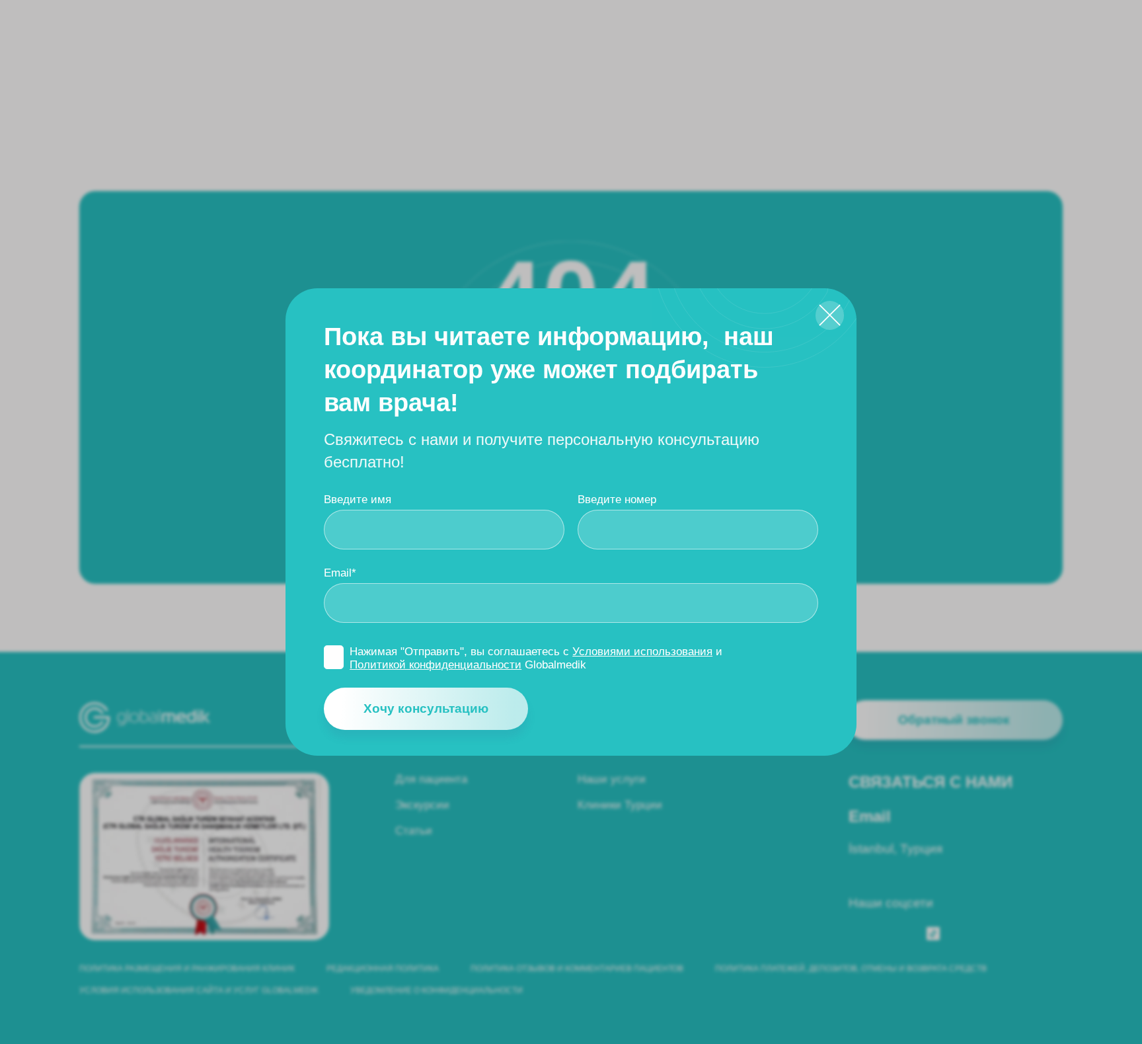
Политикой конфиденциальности (435, 665)
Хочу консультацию (425, 708)
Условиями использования (642, 651)
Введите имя (357, 499)
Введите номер (617, 499)
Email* (340, 573)
